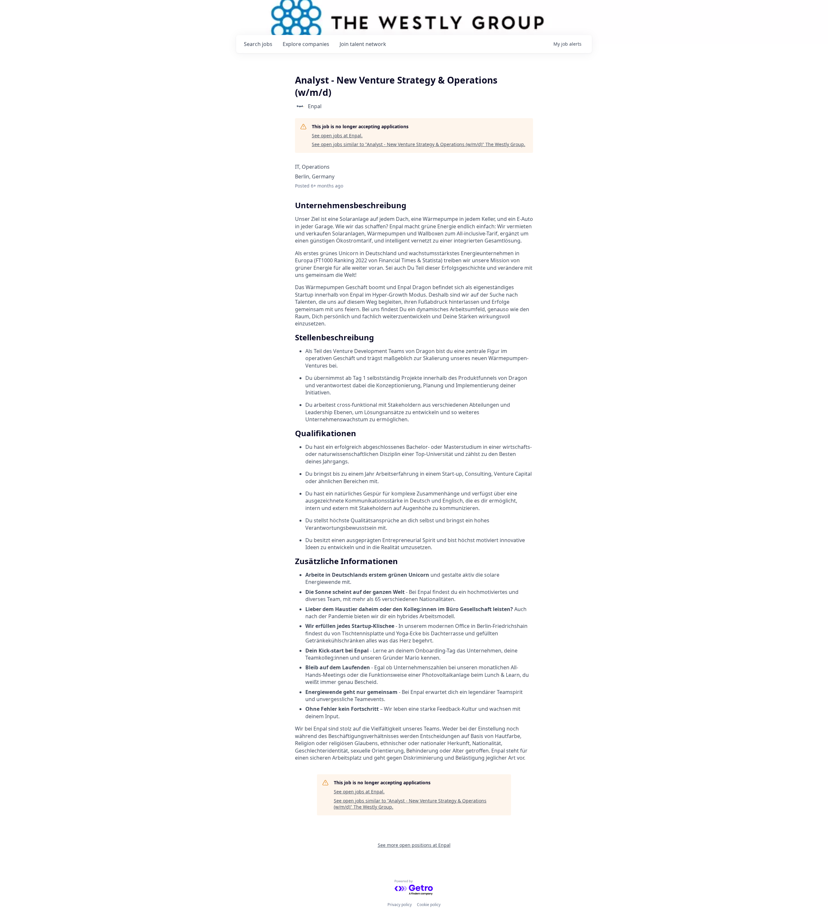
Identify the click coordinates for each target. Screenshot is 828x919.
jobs (258, 44)
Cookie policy (429, 904)
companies (306, 44)
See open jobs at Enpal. (337, 135)
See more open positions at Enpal (414, 845)
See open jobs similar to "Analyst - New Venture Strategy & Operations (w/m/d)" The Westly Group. (418, 144)
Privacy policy (399, 904)
